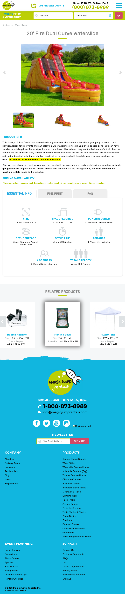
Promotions (11, 554)
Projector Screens (71, 508)
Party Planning (12, 550)
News (8, 479)
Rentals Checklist (14, 578)
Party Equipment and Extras (76, 536)
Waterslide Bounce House (75, 467)
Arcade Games (70, 504)
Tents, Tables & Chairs (73, 512)
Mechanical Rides (71, 491)
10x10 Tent (108, 334)
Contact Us (68, 550)
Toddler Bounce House (74, 475)
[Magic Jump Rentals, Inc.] (8, 9)
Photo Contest (12, 558)
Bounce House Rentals (74, 459)
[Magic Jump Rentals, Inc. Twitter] (47, 426)
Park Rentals (11, 566)
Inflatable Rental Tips (16, 574)
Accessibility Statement (74, 574)
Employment (11, 483)
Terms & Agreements (73, 566)
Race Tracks (68, 499)
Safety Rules (11, 570)
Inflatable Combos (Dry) (74, 471)
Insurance (10, 467)
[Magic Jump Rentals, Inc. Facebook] (37, 426)
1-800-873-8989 (65, 406)
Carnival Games (70, 524)
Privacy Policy (69, 570)
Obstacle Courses (71, 479)
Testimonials (11, 471)
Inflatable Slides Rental (74, 487)
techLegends (20, 590)
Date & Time (81, 15)
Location (44, 15)
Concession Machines (73, 528)
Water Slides (21, 25)
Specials (9, 562)
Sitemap (66, 578)
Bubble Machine (17, 334)
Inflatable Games (71, 483)
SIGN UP (79, 441)
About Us (9, 459)
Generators (68, 532)
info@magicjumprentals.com (65, 412)
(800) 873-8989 (90, 7)
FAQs (65, 558)
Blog (7, 475)
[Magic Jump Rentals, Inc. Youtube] (57, 426)
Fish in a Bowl (62, 334)
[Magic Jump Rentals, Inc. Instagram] (67, 426)
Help (64, 562)
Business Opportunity (73, 554)
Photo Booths (69, 516)
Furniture (67, 520)
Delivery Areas (12, 463)
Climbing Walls (69, 495)
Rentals (6, 25)
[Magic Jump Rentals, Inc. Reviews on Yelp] (82, 426)
